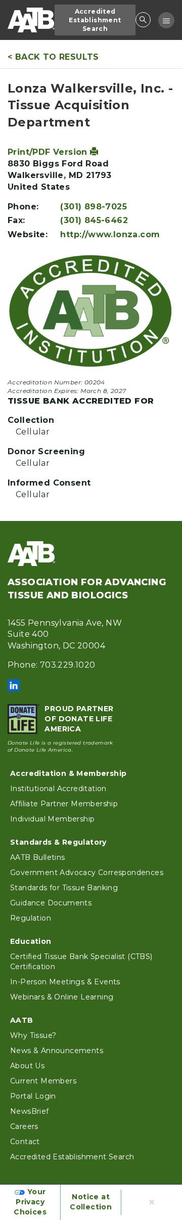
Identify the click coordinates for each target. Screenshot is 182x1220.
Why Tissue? (33, 1035)
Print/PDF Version (49, 152)
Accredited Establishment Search (95, 20)
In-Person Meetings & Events (65, 981)
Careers (24, 1126)
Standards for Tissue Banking (64, 887)
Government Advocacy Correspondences (86, 872)
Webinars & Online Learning (61, 996)
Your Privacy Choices (30, 1201)
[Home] (31, 20)
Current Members (43, 1080)
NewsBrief (29, 1111)
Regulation (30, 918)
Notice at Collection (91, 1201)
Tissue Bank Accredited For (81, 401)
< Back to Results (53, 57)
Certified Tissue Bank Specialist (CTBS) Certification (81, 961)
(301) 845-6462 (94, 220)
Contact (25, 1141)
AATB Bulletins (37, 857)
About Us (27, 1065)
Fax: (16, 220)
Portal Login (33, 1096)
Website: (28, 234)
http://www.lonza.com (110, 234)
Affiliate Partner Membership (64, 803)
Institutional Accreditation (58, 788)
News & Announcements (56, 1050)
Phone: (23, 206)
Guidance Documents (51, 902)
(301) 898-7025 (93, 206)
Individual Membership (52, 818)
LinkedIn (14, 685)
